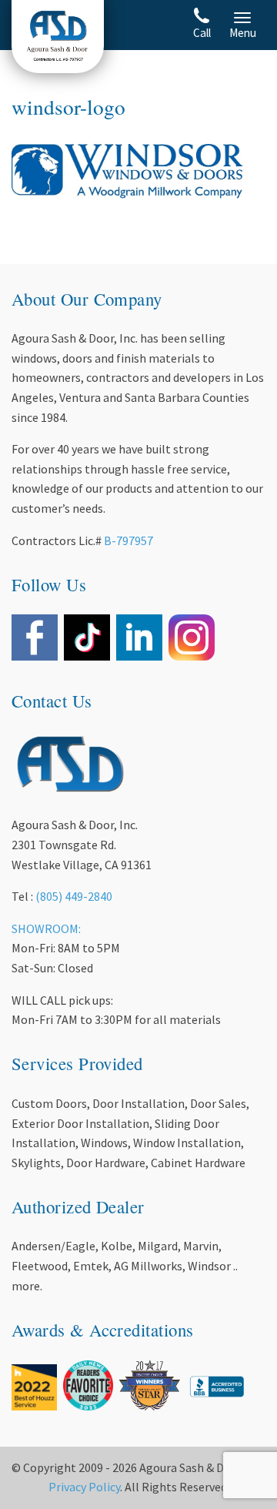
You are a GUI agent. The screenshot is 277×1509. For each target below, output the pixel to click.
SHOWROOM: (46, 928)
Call (202, 32)
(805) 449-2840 (73, 896)
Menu (242, 32)
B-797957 (128, 540)
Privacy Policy (84, 1486)
